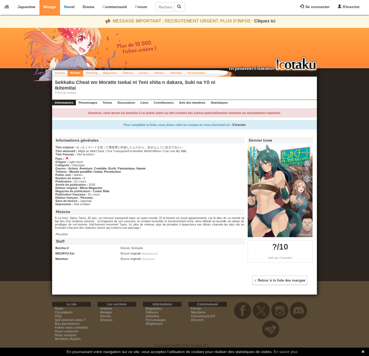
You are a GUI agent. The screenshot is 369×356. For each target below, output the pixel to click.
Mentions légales (68, 339)
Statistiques (219, 102)
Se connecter (317, 7)
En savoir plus (286, 352)
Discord (197, 320)
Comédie (100, 168)
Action (73, 168)
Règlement (154, 324)
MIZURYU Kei (64, 253)
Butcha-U (62, 248)
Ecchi (112, 168)
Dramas (106, 320)
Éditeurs (127, 72)
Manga (49, 7)
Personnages (196, 72)
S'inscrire (350, 7)
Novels (105, 316)
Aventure (85, 168)
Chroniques (64, 312)
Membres (198, 312)
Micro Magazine (91, 188)
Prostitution (112, 171)
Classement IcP (203, 316)
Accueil (60, 72)
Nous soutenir (65, 335)
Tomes (107, 102)
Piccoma (86, 197)
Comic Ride (101, 191)
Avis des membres (192, 102)
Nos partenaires (67, 324)
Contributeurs (164, 102)
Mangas (75, 72)
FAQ (58, 316)
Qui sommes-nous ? (70, 320)
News (59, 309)
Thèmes (159, 72)
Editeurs (152, 312)
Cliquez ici (264, 21)
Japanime (26, 7)
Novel (69, 7)
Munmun (61, 258)
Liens (144, 102)
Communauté (114, 7)
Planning (92, 72)
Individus (176, 72)
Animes (106, 309)
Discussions (126, 102)
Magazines (110, 72)
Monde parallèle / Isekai (85, 171)
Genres (144, 72)
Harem (141, 168)
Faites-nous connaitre (71, 327)
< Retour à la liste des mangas (279, 280)
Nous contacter (67, 331)
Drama (88, 7)
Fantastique (126, 168)
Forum (141, 7)
